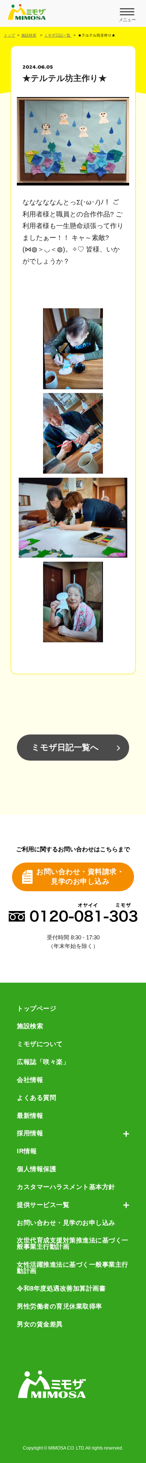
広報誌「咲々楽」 (43, 1062)
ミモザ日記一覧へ (65, 747)
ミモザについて (40, 1044)
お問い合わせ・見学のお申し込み (66, 1223)
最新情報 (30, 1116)
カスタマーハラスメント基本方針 (66, 1187)
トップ (9, 35)
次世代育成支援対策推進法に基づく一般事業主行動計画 (72, 1244)
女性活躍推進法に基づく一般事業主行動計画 (72, 1268)
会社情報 (30, 1080)
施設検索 (28, 35)
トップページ (36, 1009)
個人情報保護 (36, 1169)
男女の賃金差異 (40, 1325)
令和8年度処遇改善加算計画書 (61, 1289)
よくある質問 (36, 1098)
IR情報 (27, 1151)
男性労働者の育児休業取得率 (59, 1307)
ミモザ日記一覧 (58, 35)
